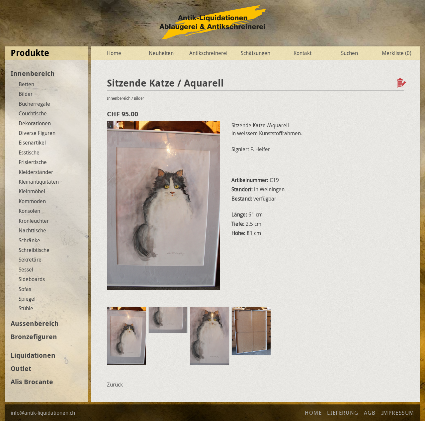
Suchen (349, 53)
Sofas (25, 289)
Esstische (29, 152)
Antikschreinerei (208, 53)
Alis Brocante (32, 381)
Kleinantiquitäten (39, 181)
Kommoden (32, 201)
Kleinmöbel (32, 191)
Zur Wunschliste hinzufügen (402, 83)
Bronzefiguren (34, 336)
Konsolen (29, 210)
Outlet (21, 368)
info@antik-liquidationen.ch (43, 412)
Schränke (29, 240)
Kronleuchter (34, 220)
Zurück (115, 384)
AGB (370, 412)
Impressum (397, 412)
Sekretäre (30, 259)
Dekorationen (35, 123)
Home (114, 53)
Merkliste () (396, 53)
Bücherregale (34, 103)
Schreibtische (34, 250)
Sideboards (32, 279)
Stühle (26, 308)
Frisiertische (33, 162)
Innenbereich (33, 73)
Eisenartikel (32, 142)
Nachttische (32, 230)
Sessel (26, 269)
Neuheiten (161, 53)
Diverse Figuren (37, 133)
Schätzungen (255, 53)
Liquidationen (33, 355)
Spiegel (27, 298)
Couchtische (33, 113)
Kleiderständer (36, 172)
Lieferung (342, 412)
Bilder (26, 93)
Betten (26, 84)
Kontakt (302, 53)
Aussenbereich (35, 323)
